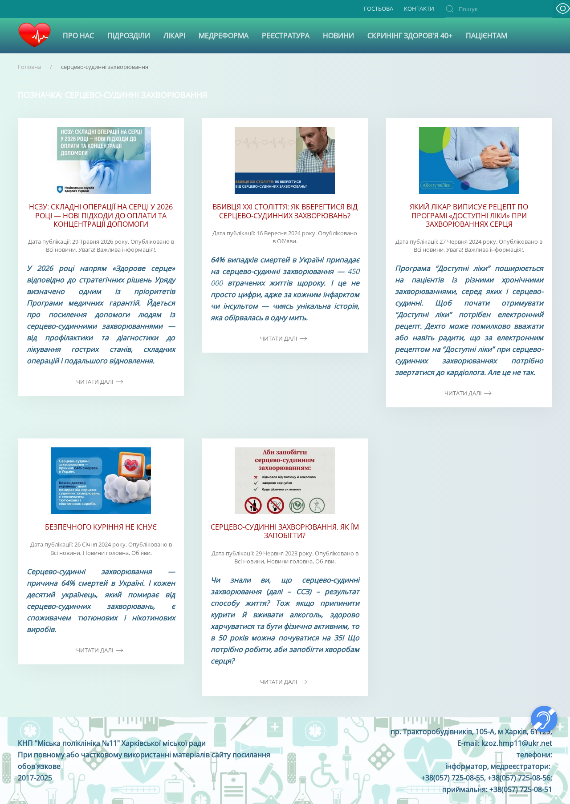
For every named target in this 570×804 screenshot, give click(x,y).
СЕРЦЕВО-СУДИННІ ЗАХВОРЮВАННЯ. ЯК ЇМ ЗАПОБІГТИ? (285, 531)
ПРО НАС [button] (78, 35)
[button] (563, 8)
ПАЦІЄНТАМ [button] (486, 35)
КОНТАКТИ (419, 8)
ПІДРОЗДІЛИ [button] (128, 35)
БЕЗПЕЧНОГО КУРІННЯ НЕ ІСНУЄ (101, 527)
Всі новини (61, 249)
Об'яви (286, 241)
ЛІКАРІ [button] (174, 35)
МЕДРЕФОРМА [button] (223, 35)
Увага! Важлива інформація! (116, 249)
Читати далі (95, 382)
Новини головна (106, 553)
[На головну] (34, 35)
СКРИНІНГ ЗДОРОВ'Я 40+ (409, 35)
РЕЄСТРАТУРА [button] (285, 35)
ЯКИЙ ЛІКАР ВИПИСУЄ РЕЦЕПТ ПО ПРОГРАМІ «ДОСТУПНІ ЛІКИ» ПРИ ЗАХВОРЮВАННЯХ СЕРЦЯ (469, 215)
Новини (338, 35)
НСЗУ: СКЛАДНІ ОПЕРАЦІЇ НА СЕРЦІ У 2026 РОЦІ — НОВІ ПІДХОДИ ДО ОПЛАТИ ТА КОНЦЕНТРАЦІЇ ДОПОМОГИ (101, 215)
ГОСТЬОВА (378, 8)
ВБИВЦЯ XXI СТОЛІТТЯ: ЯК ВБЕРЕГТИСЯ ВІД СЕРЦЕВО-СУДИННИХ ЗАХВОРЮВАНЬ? (285, 211)
